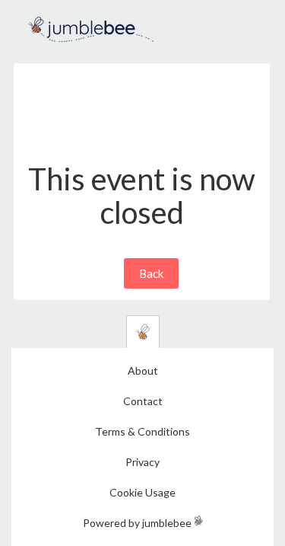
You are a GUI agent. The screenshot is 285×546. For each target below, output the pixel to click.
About (143, 370)
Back (151, 273)
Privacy (142, 461)
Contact (143, 400)
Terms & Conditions (142, 431)
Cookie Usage (142, 492)
